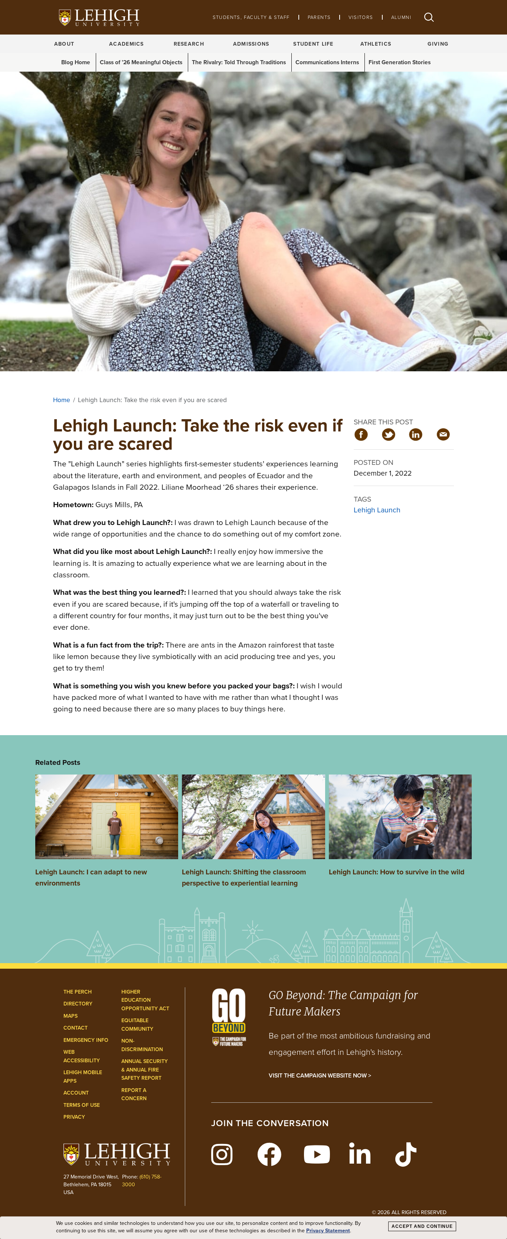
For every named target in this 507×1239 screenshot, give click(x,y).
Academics (126, 44)
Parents (319, 17)
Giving (438, 44)
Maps (70, 1016)
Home (61, 399)
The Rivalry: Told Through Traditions (239, 62)
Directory (77, 1003)
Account (76, 1092)
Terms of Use (81, 1105)
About (64, 44)
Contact (75, 1027)
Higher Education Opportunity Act (145, 1000)
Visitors (361, 17)
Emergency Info (85, 1040)
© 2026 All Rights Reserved (409, 1212)
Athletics (376, 44)
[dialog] (253, 1228)
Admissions (251, 44)
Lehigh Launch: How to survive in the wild (396, 872)
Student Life (313, 44)
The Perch (77, 991)
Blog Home (75, 62)
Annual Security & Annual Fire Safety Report (144, 1069)
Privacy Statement (328, 1230)
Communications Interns (327, 62)
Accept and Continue (422, 1226)
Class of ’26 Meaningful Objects (141, 62)
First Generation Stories (400, 62)
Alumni (401, 17)
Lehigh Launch (377, 510)
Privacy (74, 1117)
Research (189, 44)
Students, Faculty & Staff (251, 17)
